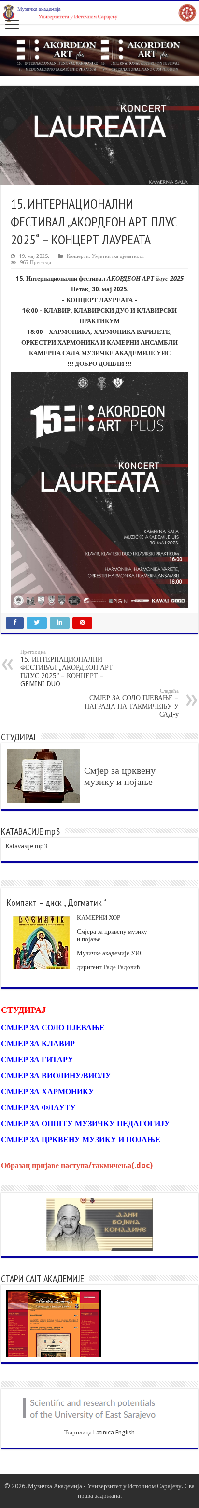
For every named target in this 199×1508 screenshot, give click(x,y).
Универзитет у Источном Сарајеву (134, 1486)
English (125, 1432)
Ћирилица (78, 1432)
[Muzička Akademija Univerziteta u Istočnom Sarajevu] (99, 12)
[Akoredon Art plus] (99, 55)
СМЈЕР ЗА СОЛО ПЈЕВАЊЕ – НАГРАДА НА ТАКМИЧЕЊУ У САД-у (132, 703)
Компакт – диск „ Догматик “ (56, 902)
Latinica (103, 1432)
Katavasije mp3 (26, 846)
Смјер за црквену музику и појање (120, 776)
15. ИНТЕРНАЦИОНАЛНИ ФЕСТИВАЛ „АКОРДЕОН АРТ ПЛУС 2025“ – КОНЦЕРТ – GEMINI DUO (66, 668)
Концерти (78, 256)
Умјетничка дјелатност (118, 256)
